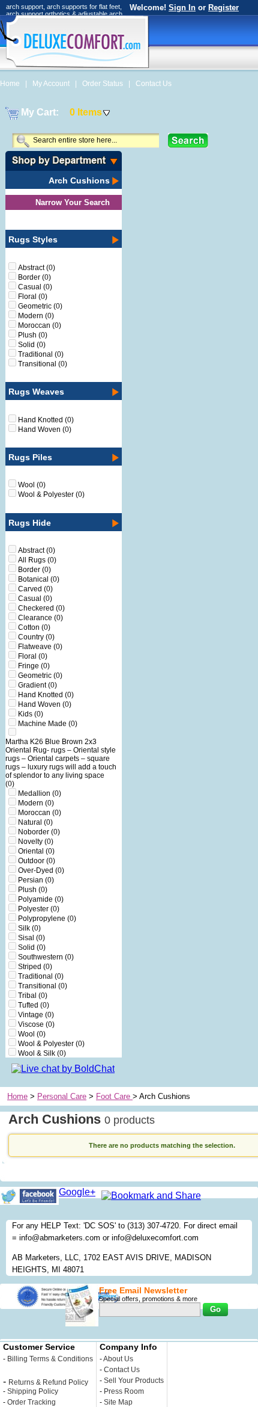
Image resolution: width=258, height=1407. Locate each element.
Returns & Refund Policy (48, 1382)
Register (223, 7)
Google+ (77, 1192)
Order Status (103, 83)
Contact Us (154, 83)
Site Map (118, 1402)
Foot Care (114, 1096)
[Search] (188, 140)
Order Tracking (31, 1402)
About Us (118, 1359)
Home (11, 83)
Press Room (124, 1391)
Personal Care (61, 1096)
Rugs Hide (29, 523)
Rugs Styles (33, 239)
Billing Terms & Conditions (50, 1359)
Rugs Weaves (36, 391)
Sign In (182, 7)
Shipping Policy (32, 1391)
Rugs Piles (30, 457)
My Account (51, 83)
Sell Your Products (134, 1380)
